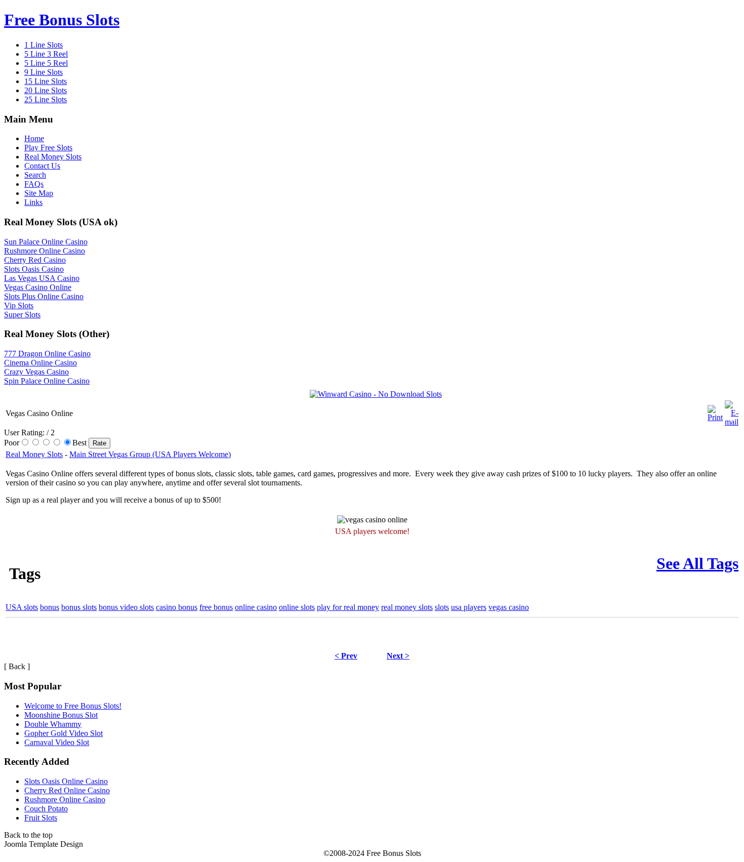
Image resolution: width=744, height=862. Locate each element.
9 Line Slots (43, 72)
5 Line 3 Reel (46, 54)
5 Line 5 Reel (46, 63)
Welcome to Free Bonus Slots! (72, 706)
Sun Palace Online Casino (46, 241)
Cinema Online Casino (40, 362)
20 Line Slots (45, 90)
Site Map (38, 193)
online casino (256, 607)
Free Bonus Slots (61, 20)
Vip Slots (18, 305)
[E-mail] (731, 410)
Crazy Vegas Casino (36, 371)
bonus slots (79, 607)
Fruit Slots (40, 817)
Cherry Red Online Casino (67, 790)
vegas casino (508, 607)
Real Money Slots (52, 156)
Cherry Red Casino (35, 260)
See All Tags (697, 563)
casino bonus (176, 607)
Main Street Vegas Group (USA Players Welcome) (150, 454)
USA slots (22, 607)
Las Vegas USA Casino (41, 278)
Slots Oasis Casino (34, 269)
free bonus (216, 607)
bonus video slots (126, 607)
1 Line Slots (43, 44)
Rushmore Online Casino (44, 251)
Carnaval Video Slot (56, 742)
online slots (297, 607)
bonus (49, 607)
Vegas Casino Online (37, 287)
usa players (468, 607)
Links (33, 202)
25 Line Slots (45, 99)
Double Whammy (52, 724)
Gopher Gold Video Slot (63, 733)
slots (442, 607)
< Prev (346, 655)
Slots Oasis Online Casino (66, 781)
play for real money (348, 607)
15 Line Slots (45, 81)
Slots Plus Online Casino (44, 296)
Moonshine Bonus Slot (61, 715)
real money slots (407, 607)
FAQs (34, 184)
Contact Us (42, 165)
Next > (398, 655)
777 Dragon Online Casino (47, 353)
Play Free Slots (48, 147)
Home (34, 138)
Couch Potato (46, 808)
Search (35, 175)
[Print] (715, 410)
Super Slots (22, 314)
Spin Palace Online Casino (47, 381)
